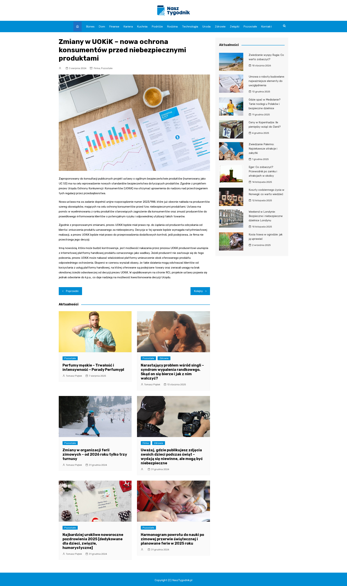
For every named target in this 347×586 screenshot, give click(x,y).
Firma (97, 68)
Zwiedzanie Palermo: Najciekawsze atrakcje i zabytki (263, 149)
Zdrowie (220, 26)
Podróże (157, 26)
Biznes (90, 26)
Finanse (114, 26)
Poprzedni (72, 291)
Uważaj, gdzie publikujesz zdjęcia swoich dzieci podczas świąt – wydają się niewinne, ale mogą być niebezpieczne (172, 456)
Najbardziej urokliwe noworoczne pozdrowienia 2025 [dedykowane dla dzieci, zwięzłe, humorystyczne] (93, 541)
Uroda (206, 26)
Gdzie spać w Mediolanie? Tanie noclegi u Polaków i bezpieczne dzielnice (264, 104)
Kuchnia (142, 26)
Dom (102, 26)
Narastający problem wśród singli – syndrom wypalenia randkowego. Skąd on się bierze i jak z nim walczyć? (172, 371)
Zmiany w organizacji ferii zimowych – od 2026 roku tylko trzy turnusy (95, 454)
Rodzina (172, 26)
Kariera (128, 26)
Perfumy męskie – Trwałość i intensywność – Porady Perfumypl (93, 367)
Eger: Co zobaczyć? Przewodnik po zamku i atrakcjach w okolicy (263, 171)
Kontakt (266, 26)
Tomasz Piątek (74, 375)
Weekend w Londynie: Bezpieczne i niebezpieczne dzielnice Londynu (266, 216)
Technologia (190, 26)
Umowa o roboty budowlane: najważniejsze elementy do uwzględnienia (267, 81)
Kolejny (198, 291)
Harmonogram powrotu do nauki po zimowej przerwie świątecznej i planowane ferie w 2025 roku (172, 538)
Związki (234, 26)
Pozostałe (250, 26)
